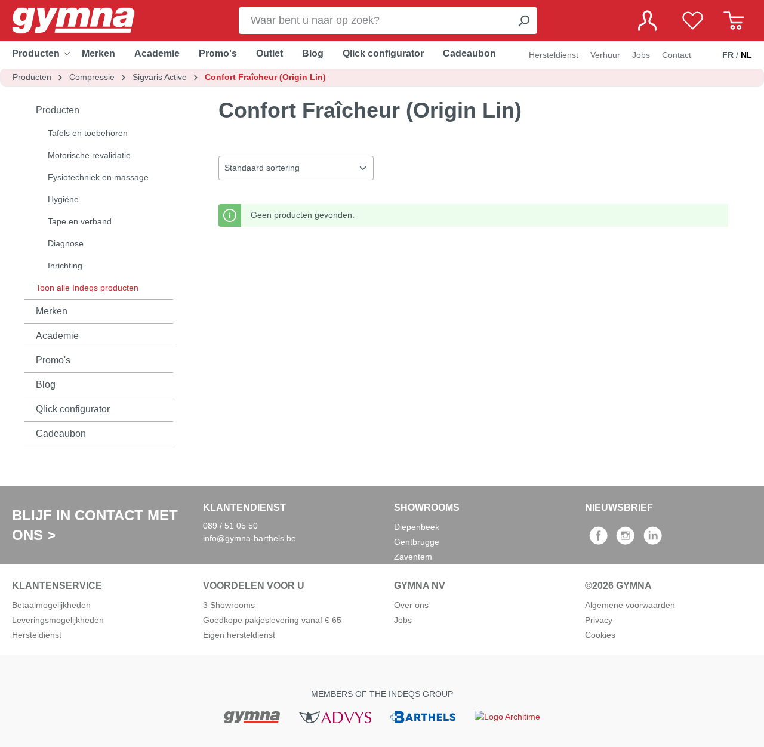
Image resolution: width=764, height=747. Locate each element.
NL (746, 55)
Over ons (411, 605)
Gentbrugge (416, 542)
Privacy (598, 620)
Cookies (600, 635)
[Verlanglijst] (692, 20)
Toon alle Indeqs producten (87, 287)
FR (728, 55)
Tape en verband (80, 221)
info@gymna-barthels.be (249, 538)
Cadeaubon (61, 433)
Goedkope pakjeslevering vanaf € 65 (272, 620)
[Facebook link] (598, 539)
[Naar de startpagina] (83, 20)
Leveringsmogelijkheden (58, 620)
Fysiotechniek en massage (98, 177)
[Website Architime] (507, 716)
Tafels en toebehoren (88, 133)
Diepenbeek (416, 527)
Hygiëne (63, 199)
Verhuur (605, 55)
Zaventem (413, 556)
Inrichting (65, 265)
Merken (51, 311)
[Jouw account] (647, 20)
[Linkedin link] (652, 539)
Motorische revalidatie (89, 155)
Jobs (641, 55)
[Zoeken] (523, 20)
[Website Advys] (335, 716)
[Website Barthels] (422, 716)
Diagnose (66, 243)
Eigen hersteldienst (239, 635)
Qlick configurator (73, 409)
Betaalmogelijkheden (51, 605)
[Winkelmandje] (734, 20)
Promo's (53, 360)
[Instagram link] (625, 539)
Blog (46, 384)
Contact (676, 55)
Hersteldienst (553, 55)
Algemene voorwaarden (630, 605)
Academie (57, 336)
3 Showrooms (229, 605)
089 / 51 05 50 (230, 525)
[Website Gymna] (252, 716)
